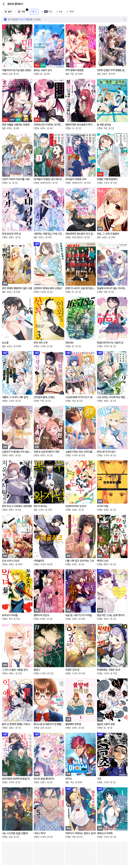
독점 (50, 11)
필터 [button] (10, 11)
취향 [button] (24, 11)
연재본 (71, 11)
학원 (32, 11)
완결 (60, 11)
